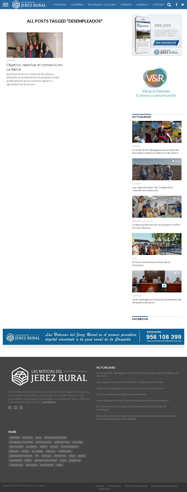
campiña (14, 437)
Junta (43, 447)
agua (63, 460)
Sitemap (99, 486)
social (54, 447)
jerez (28, 460)
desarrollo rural (55, 437)
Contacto (160, 4)
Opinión (126, 4)
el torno (37, 451)
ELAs (38, 437)
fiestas (50, 451)
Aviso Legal (114, 486)
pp (36, 456)
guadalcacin (43, 442)
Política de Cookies (136, 486)
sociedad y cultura (21, 442)
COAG (59, 465)
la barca (31, 447)
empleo (14, 451)
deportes (60, 456)
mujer (25, 451)
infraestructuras (46, 460)
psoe (72, 456)
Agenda (142, 4)
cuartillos (16, 465)
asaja (81, 456)
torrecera (64, 451)
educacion (46, 465)
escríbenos (49, 402)
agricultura (62, 442)
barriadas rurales (21, 456)
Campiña (76, 4)
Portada (60, 4)
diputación (16, 447)
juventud (74, 460)
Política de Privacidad (164, 486)
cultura (77, 442)
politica (28, 437)
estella (46, 456)
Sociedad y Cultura (101, 4)
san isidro (16, 460)
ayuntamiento (69, 447)
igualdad (31, 465)
